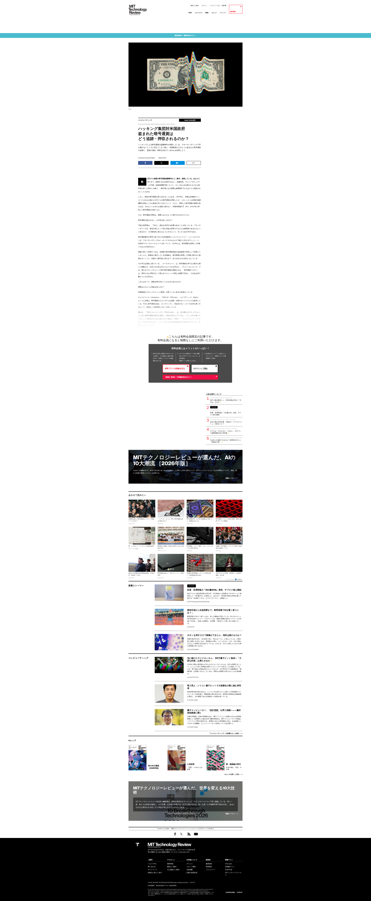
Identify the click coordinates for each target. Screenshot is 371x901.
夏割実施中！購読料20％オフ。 (186, 35)
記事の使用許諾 (191, 872)
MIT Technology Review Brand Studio (199, 601)
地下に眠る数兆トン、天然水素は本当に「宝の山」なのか (225, 400)
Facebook (175, 835)
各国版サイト (229, 866)
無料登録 (233, 11)
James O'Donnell (193, 677)
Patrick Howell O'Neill (147, 158)
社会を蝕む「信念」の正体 (234, 766)
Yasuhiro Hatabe (193, 700)
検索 (223, 5)
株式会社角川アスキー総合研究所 (166, 885)
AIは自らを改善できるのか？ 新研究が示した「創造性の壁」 (226, 440)
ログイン (204, 5)
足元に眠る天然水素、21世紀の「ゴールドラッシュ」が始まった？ (226, 422)
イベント (223, 13)
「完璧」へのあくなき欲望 (195, 766)
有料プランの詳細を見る (175, 368)
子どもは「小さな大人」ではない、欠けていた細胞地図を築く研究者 (225, 431)
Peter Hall (191, 627)
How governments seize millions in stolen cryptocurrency (156, 124)
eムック (214, 13)
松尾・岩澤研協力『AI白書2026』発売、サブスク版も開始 (225, 411)
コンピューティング (145, 120)
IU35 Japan (228, 864)
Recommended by (230, 579)
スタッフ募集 (191, 866)
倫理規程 (209, 864)
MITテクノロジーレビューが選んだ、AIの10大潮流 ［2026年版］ (184, 460)
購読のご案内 (195, 5)
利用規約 (209, 866)
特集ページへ (230, 478)
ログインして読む (200, 368)
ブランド (189, 864)
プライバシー (210, 869)
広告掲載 (189, 869)
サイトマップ (152, 869)
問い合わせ (152, 866)
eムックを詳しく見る (232, 774)
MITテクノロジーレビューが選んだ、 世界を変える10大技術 (184, 790)
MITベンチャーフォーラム (233, 873)
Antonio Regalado (194, 649)
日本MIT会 (228, 869)
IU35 (190, 13)
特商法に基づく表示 (155, 872)
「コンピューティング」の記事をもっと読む (223, 733)
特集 (207, 13)
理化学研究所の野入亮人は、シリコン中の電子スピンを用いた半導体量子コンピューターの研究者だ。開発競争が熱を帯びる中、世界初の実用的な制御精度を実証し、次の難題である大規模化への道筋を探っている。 (214, 694)
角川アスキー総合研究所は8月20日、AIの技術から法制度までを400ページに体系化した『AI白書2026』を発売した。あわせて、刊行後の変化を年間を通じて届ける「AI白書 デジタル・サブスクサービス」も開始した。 (214, 596)
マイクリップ (214, 5)
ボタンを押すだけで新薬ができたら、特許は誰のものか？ (214, 635)
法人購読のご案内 (173, 869)
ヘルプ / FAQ (152, 864)
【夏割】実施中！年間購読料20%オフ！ (178, 377)
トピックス (198, 13)
